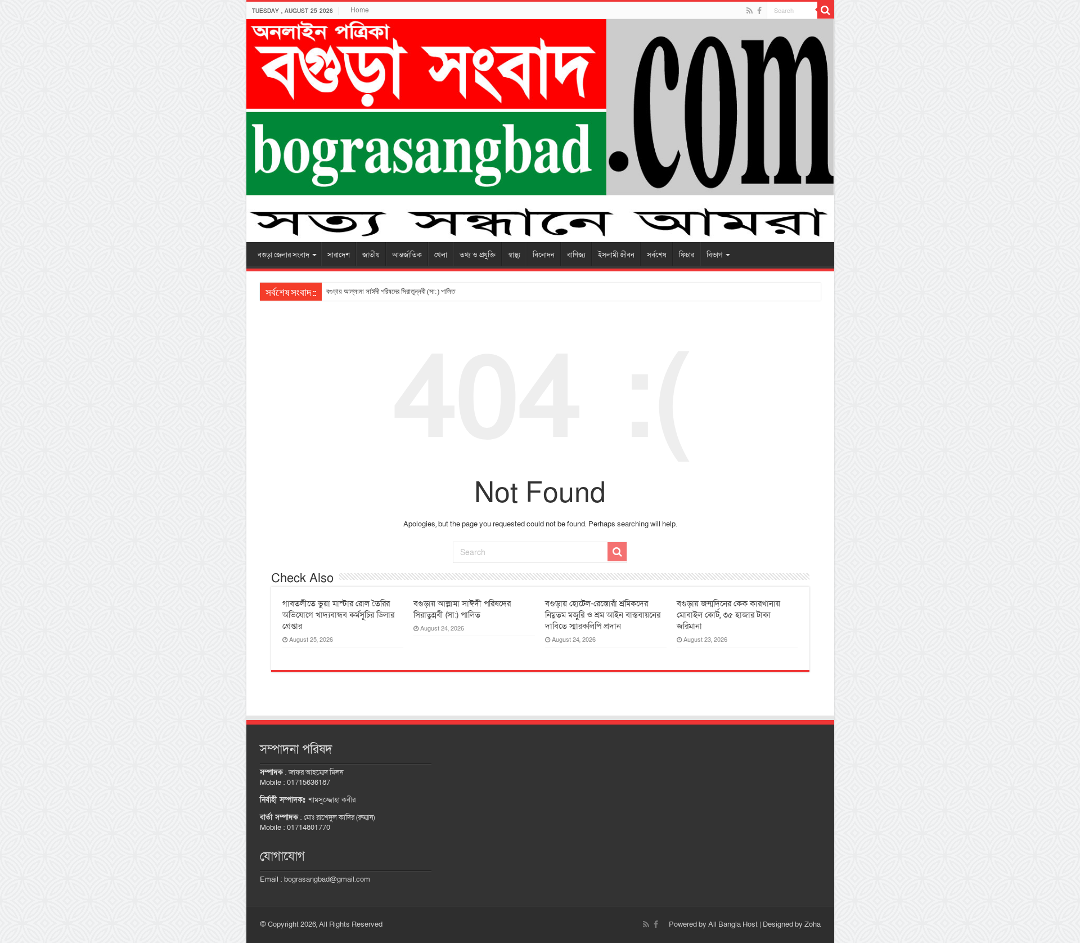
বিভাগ (714, 255)
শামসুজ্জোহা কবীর (332, 800)
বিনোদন (544, 255)
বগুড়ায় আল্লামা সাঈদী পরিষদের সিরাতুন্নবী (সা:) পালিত (390, 291)
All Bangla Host (733, 924)
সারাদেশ (338, 255)
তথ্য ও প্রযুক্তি (478, 255)
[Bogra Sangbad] (540, 130)
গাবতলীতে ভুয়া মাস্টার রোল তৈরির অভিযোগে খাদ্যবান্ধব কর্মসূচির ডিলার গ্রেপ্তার (338, 615)
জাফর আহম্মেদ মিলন (316, 772)
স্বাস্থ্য (514, 255)
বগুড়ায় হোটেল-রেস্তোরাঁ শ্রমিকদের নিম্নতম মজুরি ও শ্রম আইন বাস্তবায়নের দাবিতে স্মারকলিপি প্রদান (602, 615)
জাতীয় (371, 255)
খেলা (440, 255)
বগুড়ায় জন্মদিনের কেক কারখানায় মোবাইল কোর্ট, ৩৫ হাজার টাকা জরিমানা (728, 615)
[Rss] (749, 10)
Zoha (812, 924)
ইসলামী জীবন (616, 255)
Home (359, 10)
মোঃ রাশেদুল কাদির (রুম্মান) (339, 817)
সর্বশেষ (657, 255)
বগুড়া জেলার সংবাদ (283, 255)
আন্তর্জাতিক (407, 255)
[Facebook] (759, 10)
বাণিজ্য (576, 255)
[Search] (825, 10)
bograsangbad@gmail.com (327, 879)
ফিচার (686, 255)
